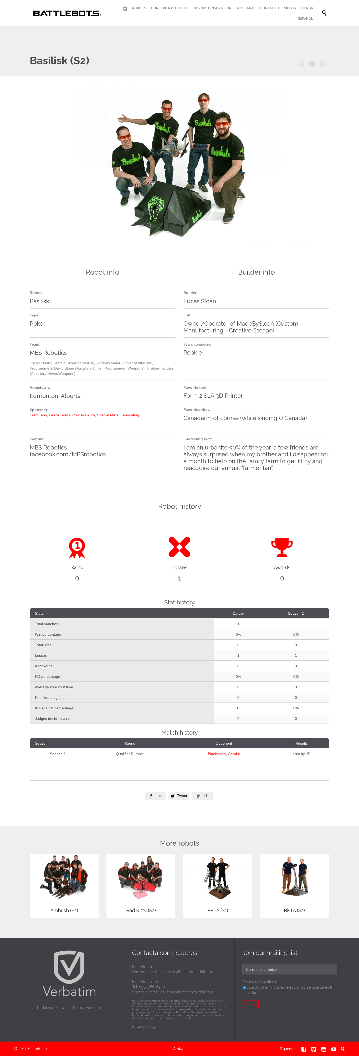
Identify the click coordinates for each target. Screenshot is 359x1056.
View (64, 886)
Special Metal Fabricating (118, 415)
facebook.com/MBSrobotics (68, 454)
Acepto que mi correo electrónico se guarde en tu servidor (288, 990)
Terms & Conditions (259, 982)
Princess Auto (83, 415)
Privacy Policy (144, 1026)
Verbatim (93, 1008)
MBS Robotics (48, 447)
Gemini (234, 754)
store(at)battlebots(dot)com (190, 992)
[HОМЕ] (125, 8)
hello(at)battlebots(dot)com (190, 972)
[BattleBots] (66, 13)
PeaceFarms (59, 415)
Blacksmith (217, 754)
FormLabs (38, 415)
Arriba (178, 1049)
